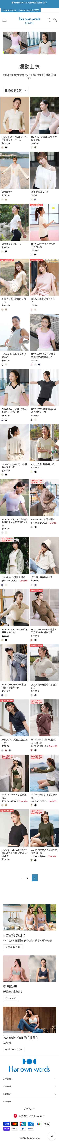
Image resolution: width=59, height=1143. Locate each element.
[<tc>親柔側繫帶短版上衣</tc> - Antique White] (2, 251)
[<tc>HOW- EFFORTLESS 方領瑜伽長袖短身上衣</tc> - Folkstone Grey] (2, 695)
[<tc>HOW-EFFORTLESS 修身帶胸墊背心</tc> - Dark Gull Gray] (35, 147)
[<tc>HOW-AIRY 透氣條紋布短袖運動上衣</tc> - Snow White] (31, 254)
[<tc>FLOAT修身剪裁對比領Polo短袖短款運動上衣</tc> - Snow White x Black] (6, 420)
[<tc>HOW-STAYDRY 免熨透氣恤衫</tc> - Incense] (6, 805)
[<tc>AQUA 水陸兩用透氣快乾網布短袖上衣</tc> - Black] (35, 860)
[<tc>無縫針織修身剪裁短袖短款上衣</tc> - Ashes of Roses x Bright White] (2, 750)
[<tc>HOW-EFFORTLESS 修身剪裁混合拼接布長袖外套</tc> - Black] (35, 640)
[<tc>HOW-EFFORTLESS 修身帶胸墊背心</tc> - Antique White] (31, 147)
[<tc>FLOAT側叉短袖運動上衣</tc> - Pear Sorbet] (31, 472)
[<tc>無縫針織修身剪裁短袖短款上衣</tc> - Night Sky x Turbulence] (10, 750)
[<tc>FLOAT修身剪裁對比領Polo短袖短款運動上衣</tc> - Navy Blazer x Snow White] (2, 420)
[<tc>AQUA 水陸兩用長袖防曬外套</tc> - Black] (35, 805)
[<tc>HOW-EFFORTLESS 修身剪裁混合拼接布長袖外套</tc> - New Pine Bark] (31, 640)
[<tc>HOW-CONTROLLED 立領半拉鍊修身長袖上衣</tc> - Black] (6, 147)
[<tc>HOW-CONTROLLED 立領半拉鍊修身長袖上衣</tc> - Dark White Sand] (2, 147)
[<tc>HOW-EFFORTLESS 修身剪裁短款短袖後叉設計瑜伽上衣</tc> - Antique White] (6, 533)
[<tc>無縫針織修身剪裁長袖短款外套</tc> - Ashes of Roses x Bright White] (31, 695)
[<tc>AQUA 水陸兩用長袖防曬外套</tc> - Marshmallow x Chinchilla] (31, 805)
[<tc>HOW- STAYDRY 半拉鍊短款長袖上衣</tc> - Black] (35, 750)
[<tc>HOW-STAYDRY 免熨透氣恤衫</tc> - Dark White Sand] (2, 805)
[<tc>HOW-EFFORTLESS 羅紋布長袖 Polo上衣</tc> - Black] (6, 640)
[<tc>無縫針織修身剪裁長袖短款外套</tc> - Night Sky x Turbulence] (35, 695)
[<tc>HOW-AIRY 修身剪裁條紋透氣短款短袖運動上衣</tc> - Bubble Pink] (31, 365)
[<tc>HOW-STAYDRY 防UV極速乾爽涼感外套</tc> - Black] (6, 475)
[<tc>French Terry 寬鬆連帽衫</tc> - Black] (35, 527)
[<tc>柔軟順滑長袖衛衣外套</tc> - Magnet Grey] (35, 585)
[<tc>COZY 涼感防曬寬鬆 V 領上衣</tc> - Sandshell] (2, 309)
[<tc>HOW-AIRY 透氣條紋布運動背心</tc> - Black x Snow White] (2, 365)
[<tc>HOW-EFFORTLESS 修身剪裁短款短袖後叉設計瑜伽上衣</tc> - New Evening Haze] (2, 533)
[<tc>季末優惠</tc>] (29, 968)
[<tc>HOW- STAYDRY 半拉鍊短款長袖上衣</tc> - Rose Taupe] (31, 750)
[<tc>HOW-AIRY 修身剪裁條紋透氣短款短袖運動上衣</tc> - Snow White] (35, 365)
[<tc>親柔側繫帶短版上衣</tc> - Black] (6, 251)
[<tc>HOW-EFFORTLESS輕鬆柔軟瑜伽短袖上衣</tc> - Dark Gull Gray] (31, 420)
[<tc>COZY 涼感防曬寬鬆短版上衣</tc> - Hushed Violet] (31, 309)
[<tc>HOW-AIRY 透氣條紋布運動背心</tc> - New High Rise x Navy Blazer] (6, 365)
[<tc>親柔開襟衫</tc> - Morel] (6, 199)
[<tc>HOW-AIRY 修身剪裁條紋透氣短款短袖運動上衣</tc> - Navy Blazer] (39, 365)
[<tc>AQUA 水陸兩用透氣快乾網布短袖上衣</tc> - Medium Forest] (31, 860)
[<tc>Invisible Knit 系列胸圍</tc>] (29, 1020)
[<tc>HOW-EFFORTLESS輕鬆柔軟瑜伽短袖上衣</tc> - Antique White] (35, 420)
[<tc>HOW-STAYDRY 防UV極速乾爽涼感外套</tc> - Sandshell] (2, 475)
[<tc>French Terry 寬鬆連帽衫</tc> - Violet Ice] (31, 527)
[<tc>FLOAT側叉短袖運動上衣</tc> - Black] (35, 472)
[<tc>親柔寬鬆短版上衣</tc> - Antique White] (31, 199)
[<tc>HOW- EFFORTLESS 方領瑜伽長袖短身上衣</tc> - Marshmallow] (6, 695)
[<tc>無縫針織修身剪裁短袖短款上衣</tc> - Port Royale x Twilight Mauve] (6, 750)
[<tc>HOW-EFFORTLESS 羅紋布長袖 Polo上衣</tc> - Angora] (2, 640)
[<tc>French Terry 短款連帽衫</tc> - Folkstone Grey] (2, 585)
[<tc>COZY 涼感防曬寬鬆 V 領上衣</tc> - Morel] (6, 309)
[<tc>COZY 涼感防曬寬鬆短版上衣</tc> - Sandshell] (35, 309)
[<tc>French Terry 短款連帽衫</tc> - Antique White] (6, 585)
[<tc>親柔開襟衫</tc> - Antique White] (2, 199)
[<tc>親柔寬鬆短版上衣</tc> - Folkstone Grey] (35, 199)
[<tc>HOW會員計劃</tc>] (29, 917)
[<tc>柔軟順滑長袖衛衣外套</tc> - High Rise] (31, 585)
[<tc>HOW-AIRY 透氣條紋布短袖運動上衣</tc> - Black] (35, 254)
